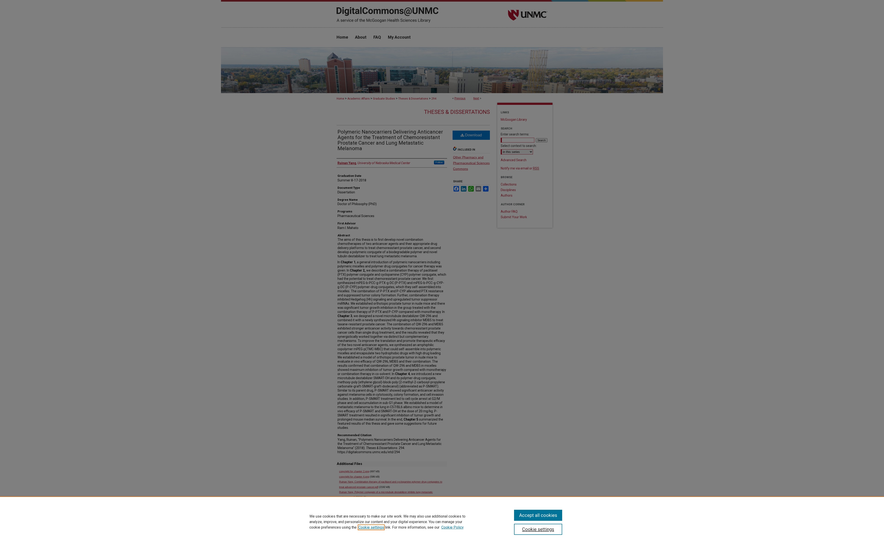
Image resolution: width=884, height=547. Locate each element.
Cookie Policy (452, 527)
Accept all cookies (538, 515)
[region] (442, 521)
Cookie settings (371, 527)
